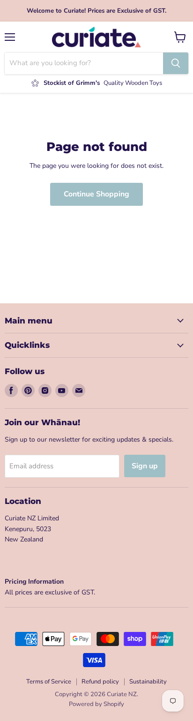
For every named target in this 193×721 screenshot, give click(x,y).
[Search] (175, 63)
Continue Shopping (96, 194)
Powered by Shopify (96, 704)
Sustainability (148, 681)
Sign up (145, 466)
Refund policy (100, 681)
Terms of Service (48, 681)
